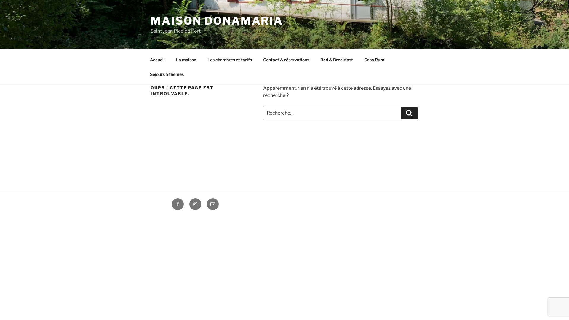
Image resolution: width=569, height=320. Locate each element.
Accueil (157, 59)
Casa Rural (375, 59)
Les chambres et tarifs (229, 59)
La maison (186, 59)
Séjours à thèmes (167, 74)
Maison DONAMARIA (217, 20)
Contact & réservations (286, 59)
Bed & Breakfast (336, 59)
